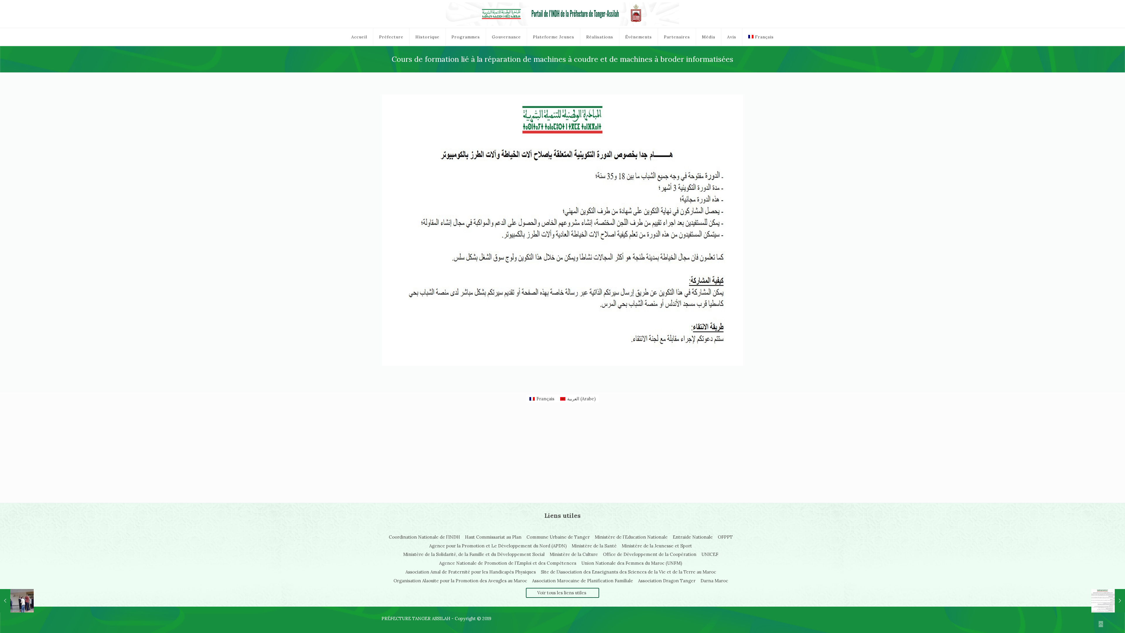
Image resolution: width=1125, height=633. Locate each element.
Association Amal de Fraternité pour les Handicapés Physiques (470, 572)
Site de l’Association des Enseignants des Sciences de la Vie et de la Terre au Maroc (628, 572)
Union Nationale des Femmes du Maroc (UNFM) (631, 563)
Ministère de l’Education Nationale (631, 537)
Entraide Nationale (693, 537)
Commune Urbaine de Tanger (558, 537)
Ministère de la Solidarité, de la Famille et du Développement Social (474, 554)
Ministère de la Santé (594, 546)
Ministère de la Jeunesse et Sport (657, 546)
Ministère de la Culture (574, 554)
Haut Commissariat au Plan (493, 537)
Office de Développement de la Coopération (649, 554)
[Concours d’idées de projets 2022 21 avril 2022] (1108, 600)
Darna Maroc (714, 580)
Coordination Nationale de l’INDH (424, 537)
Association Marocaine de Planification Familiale (582, 580)
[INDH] (562, 14)
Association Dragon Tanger (667, 580)
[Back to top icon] (1101, 624)
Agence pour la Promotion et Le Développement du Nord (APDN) (498, 546)
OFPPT (725, 537)
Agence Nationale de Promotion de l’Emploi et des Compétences (507, 563)
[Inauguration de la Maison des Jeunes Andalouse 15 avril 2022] (17, 600)
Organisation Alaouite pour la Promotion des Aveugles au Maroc (460, 580)
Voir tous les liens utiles (561, 592)
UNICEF (709, 554)
